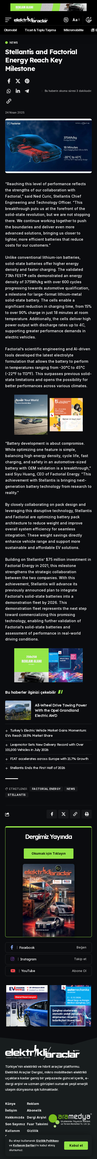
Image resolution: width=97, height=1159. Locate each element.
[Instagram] (48, 959)
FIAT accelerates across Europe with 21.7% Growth (49, 759)
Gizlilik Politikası (47, 1140)
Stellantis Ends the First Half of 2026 (37, 768)
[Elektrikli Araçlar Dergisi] (31, 19)
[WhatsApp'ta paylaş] (8, 91)
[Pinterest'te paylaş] (27, 81)
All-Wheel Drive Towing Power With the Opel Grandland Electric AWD (61, 710)
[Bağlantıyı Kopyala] (8, 101)
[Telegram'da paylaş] (27, 91)
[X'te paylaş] (17, 81)
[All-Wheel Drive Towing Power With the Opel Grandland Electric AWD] (18, 710)
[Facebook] (48, 947)
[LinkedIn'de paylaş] (17, 91)
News (14, 42)
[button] (76, 1145)
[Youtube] (48, 971)
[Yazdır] (86, 814)
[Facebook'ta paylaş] (8, 81)
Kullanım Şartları (24, 1145)
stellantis (17, 794)
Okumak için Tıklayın (49, 853)
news (71, 788)
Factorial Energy (46, 788)
